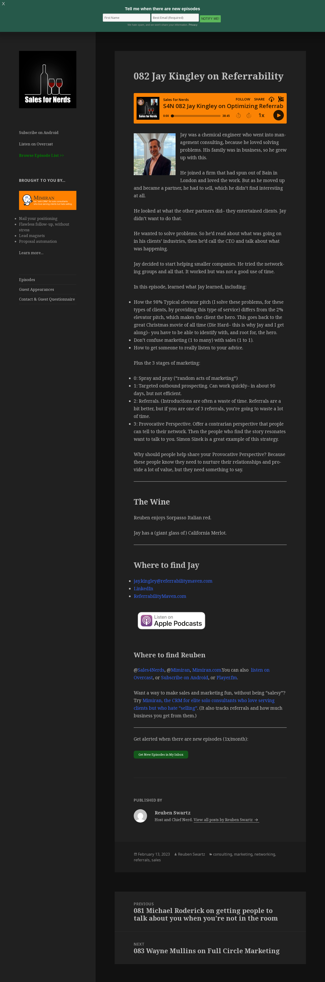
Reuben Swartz (191, 854)
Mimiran (180, 670)
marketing (243, 854)
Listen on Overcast (36, 144)
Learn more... (31, 252)
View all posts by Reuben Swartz (224, 819)
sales (156, 860)
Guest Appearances (36, 289)
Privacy (193, 24)
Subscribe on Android (39, 132)
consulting (222, 854)
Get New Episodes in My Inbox (160, 754)
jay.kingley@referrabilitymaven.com (173, 581)
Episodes (27, 279)
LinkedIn (143, 588)
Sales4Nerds (151, 670)
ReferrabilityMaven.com (160, 596)
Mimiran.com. (207, 670)
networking (264, 854)
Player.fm (227, 678)
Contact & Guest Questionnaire (47, 299)
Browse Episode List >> (41, 155)
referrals (142, 860)
